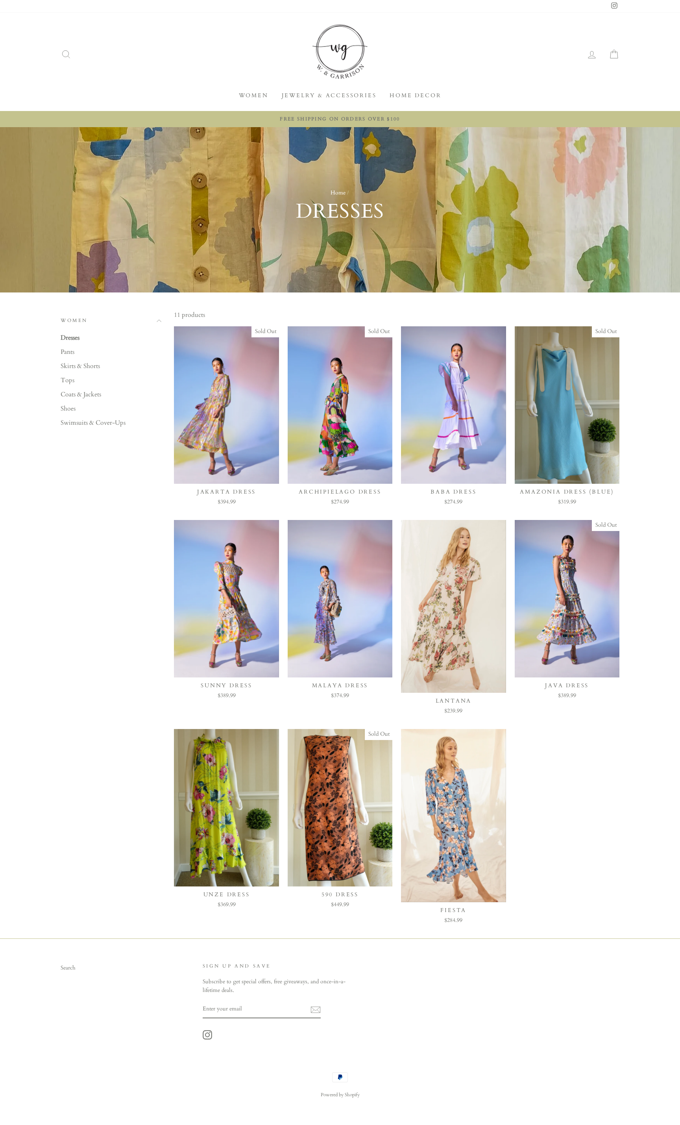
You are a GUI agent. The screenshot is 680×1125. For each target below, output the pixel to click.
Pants (67, 352)
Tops (67, 380)
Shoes (68, 408)
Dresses (70, 337)
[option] (340, 119)
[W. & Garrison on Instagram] (207, 1035)
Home (338, 192)
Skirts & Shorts (80, 366)
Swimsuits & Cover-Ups (93, 422)
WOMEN (253, 95)
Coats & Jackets (81, 394)
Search (68, 967)
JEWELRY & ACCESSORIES (329, 95)
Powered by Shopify (340, 1095)
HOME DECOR (415, 95)
